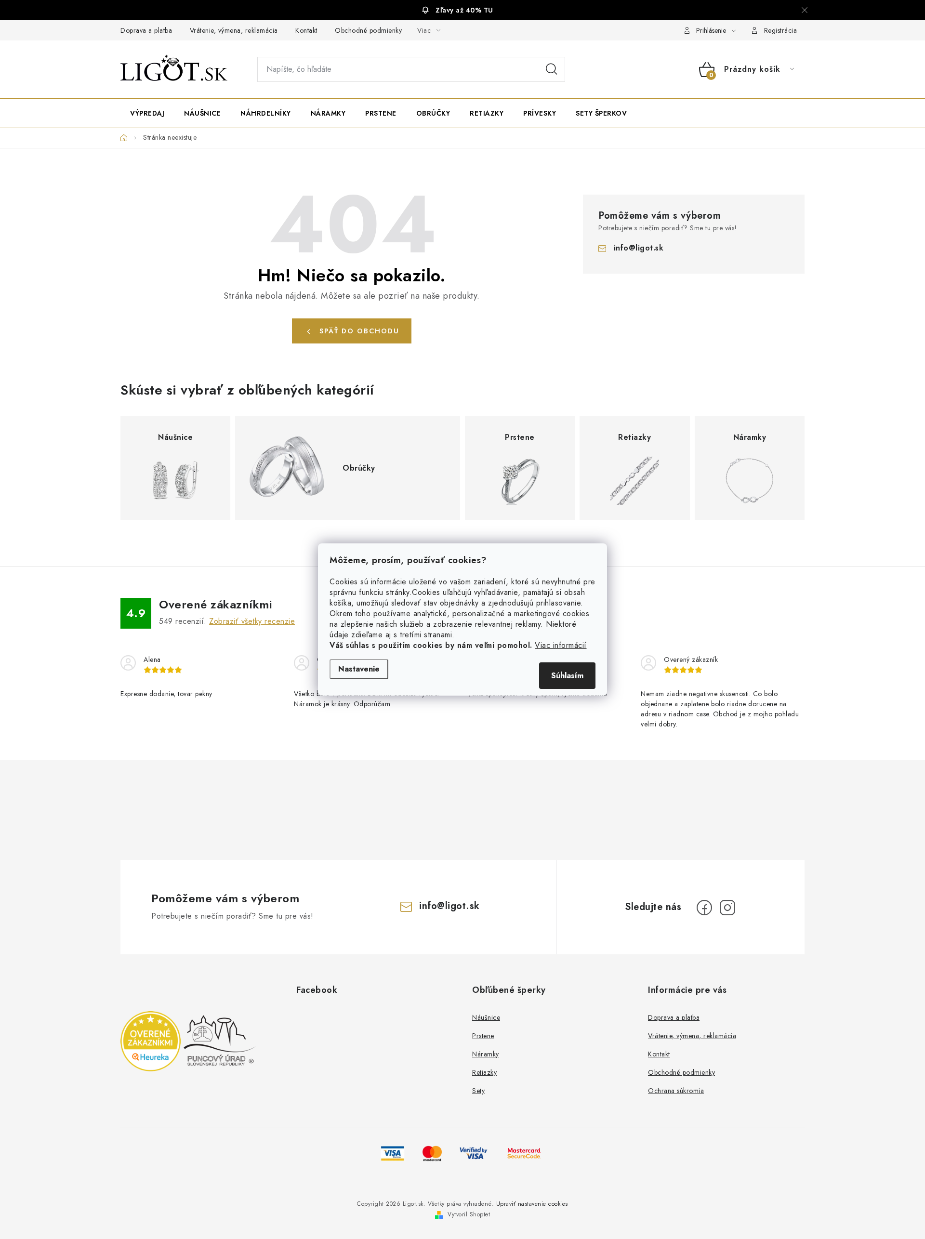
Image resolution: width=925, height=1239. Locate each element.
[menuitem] (147, 113)
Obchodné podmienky (368, 30)
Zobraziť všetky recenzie (252, 621)
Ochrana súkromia (676, 1090)
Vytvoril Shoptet (469, 1214)
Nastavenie (359, 668)
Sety (478, 1090)
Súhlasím (567, 675)
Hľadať (551, 69)
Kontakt (306, 30)
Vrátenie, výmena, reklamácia (234, 30)
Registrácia (780, 30)
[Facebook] (704, 907)
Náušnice (486, 1017)
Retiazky (484, 1072)
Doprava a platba (146, 30)
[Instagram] (727, 907)
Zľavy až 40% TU (464, 10)
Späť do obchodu (359, 331)
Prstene (483, 1036)
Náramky (485, 1054)
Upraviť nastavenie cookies (532, 1203)
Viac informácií (561, 645)
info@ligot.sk (639, 247)
